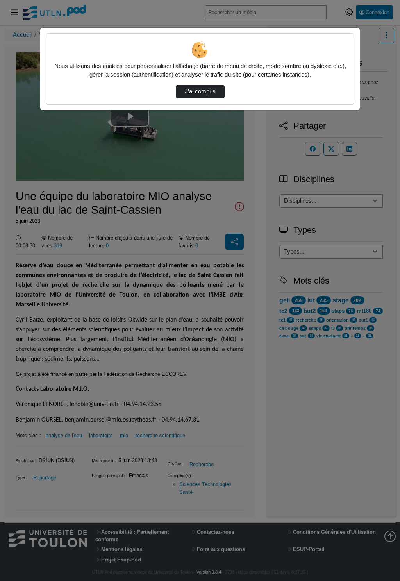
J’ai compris (200, 91)
